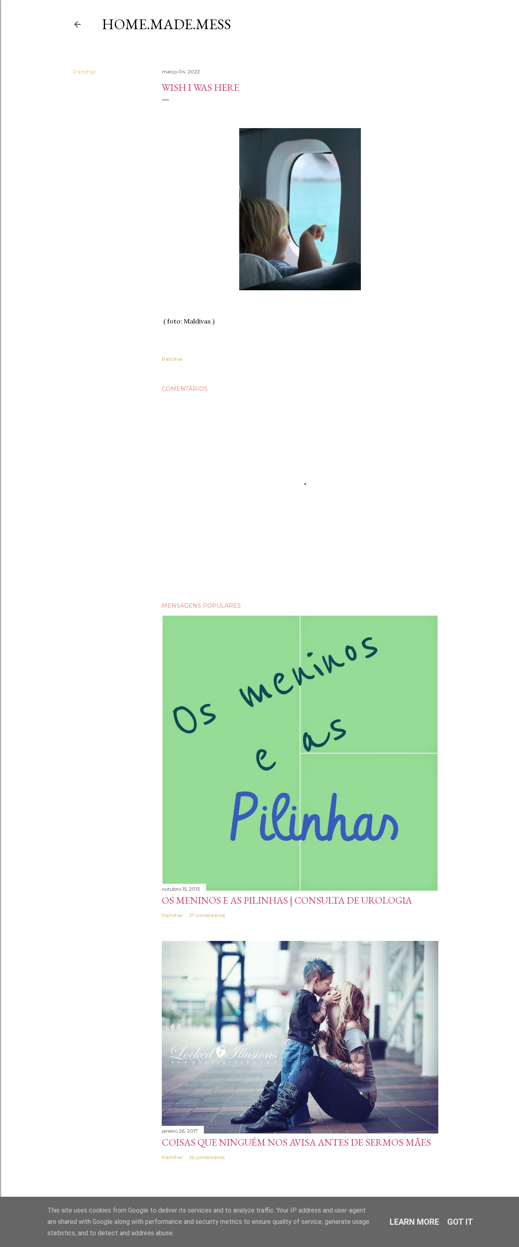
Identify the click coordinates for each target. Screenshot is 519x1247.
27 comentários (207, 915)
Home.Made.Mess (166, 24)
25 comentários (207, 1157)
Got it (460, 1222)
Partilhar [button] (84, 72)
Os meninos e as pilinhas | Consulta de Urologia (287, 900)
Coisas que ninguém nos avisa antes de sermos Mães (296, 1142)
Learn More (414, 1222)
